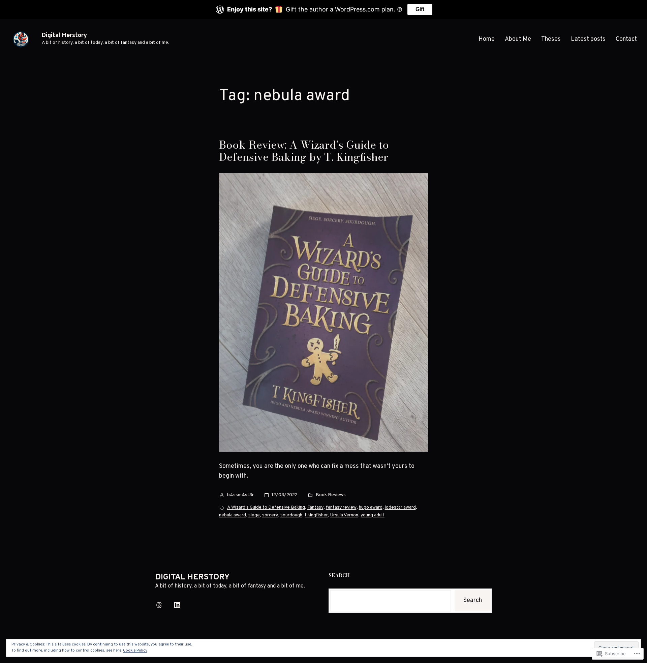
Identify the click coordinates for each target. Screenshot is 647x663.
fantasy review (341, 507)
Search (472, 600)
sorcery (270, 515)
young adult (372, 515)
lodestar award (400, 507)
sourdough (291, 515)
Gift (419, 9)
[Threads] (159, 605)
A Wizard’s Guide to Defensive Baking (266, 507)
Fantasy (315, 507)
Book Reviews (331, 495)
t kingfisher (316, 515)
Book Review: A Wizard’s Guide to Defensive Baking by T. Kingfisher (304, 151)
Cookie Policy (135, 650)
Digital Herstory (64, 35)
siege (254, 515)
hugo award (370, 507)
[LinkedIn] (177, 605)
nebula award (232, 515)
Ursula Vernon (344, 515)
